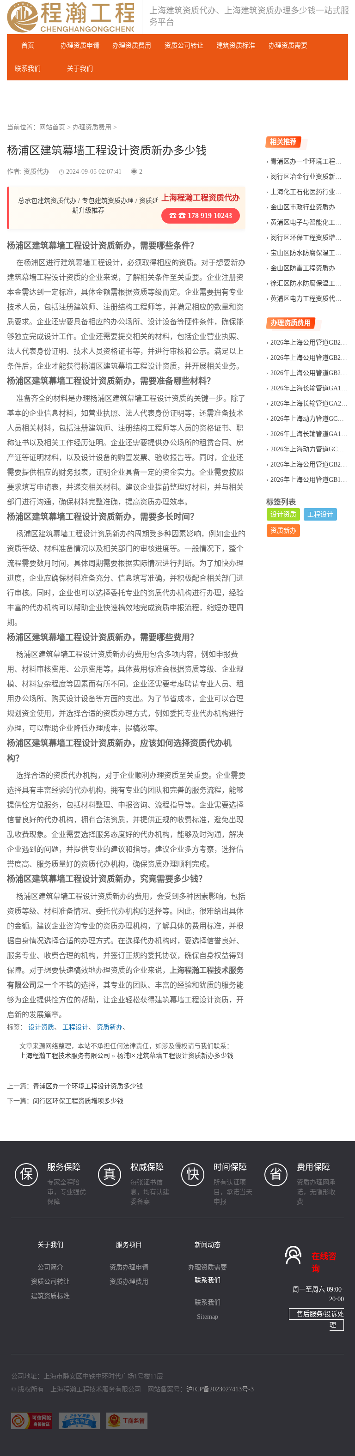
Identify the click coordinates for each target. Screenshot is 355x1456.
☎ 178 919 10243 (204, 215)
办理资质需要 (288, 45)
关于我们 (80, 68)
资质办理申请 (129, 1267)
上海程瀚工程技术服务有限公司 (64, 1055)
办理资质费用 (131, 45)
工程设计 (75, 1027)
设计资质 (41, 1027)
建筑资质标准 (235, 45)
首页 (27, 45)
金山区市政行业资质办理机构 (312, 207)
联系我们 (28, 68)
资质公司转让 (184, 45)
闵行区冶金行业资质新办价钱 (312, 176)
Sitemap (207, 1316)
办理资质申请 (80, 45)
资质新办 (109, 1027)
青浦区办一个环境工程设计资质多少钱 (88, 1086)
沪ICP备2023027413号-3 (220, 1389)
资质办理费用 (129, 1281)
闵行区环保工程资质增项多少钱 (78, 1101)
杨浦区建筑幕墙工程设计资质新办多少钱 (175, 1055)
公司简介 (50, 1267)
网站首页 (52, 127)
